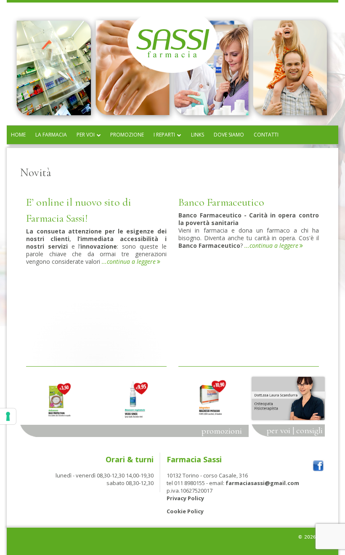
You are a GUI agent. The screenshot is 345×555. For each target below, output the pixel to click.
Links (197, 134)
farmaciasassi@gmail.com (262, 483)
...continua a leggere (131, 261)
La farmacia (51, 134)
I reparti (164, 134)
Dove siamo (229, 134)
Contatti (266, 134)
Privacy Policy (185, 498)
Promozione (127, 134)
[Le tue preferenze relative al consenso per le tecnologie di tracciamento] (8, 416)
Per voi (86, 134)
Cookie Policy (185, 511)
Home (18, 134)
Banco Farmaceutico (221, 202)
